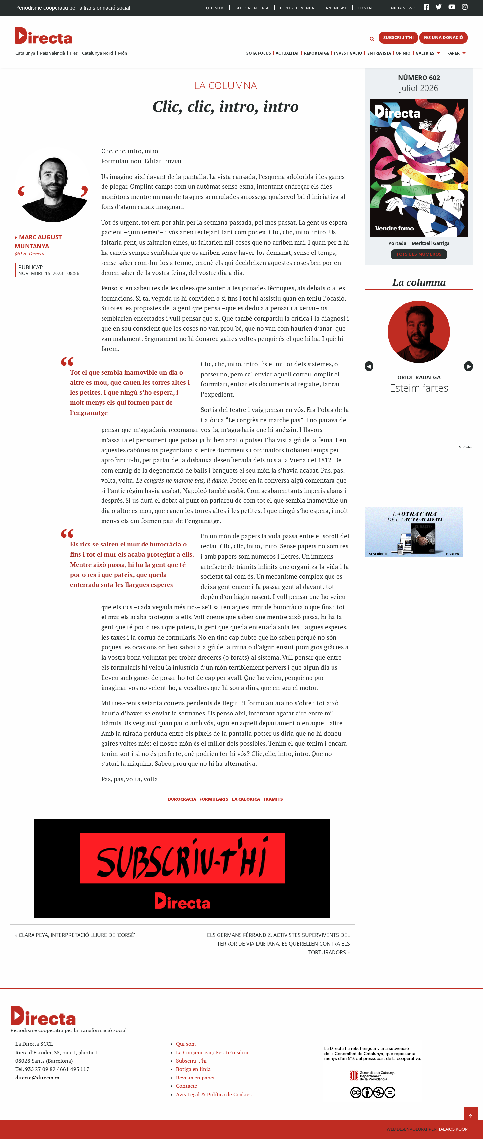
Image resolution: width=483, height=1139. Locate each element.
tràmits (273, 799)
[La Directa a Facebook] (426, 7)
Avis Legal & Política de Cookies (214, 1095)
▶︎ (470, 366)
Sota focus (258, 53)
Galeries (425, 53)
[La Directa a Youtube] (452, 7)
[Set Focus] (372, 39)
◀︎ (370, 366)
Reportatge (316, 53)
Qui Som (215, 8)
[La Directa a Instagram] (465, 7)
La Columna (225, 85)
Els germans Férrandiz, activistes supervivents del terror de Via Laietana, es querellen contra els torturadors (278, 944)
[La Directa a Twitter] (438, 7)
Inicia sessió (403, 7)
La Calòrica (246, 799)
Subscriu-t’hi (191, 1061)
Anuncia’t (336, 7)
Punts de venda (297, 7)
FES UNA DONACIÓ (443, 37)
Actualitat (287, 53)
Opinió (403, 53)
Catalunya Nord (97, 53)
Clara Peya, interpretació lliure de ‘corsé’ (77, 935)
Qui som (186, 1044)
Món (122, 53)
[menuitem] (25, 53)
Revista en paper (195, 1078)
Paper (453, 53)
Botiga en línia (252, 7)
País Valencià (52, 53)
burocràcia (182, 799)
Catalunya (25, 53)
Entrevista (379, 53)
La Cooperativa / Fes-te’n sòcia (212, 1053)
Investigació (348, 53)
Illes (73, 53)
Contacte (368, 7)
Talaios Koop (427, 1129)
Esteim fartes (419, 388)
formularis (213, 799)
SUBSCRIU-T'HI (398, 37)
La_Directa (32, 254)
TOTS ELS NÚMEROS (419, 254)
